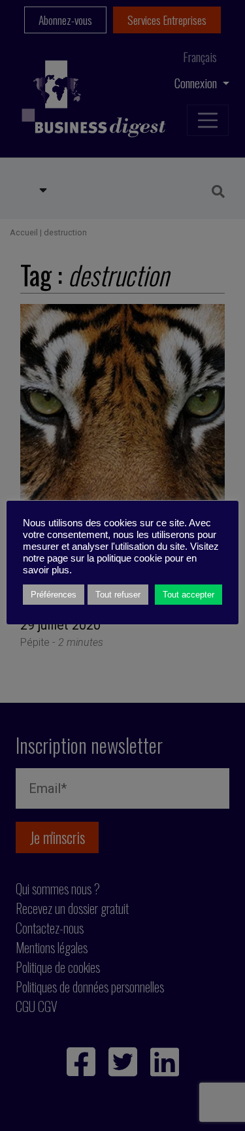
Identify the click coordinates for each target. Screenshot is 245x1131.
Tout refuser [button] (117, 594)
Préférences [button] (53, 594)
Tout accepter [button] (188, 594)
